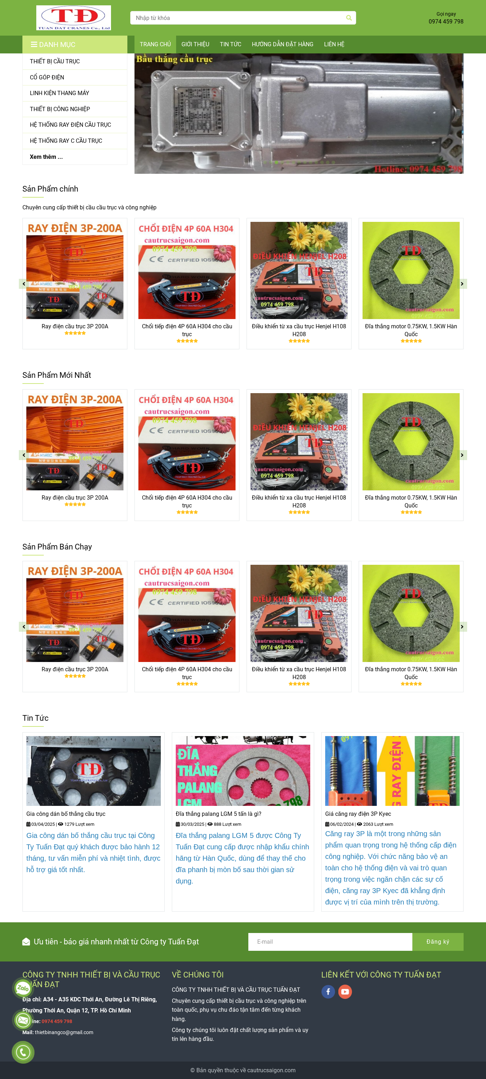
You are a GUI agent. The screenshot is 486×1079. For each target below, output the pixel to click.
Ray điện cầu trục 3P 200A (75, 326)
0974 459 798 (446, 21)
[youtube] (345, 992)
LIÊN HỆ (334, 44)
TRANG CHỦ (155, 44)
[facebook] (328, 992)
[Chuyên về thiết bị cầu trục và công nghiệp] (73, 17)
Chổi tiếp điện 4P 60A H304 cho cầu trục (187, 330)
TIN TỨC (230, 44)
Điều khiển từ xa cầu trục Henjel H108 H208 (299, 330)
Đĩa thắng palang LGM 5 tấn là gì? (219, 813)
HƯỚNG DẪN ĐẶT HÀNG (282, 44)
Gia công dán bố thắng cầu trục (65, 813)
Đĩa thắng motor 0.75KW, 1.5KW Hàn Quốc (411, 330)
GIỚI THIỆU (195, 44)
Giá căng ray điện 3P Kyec (358, 813)
